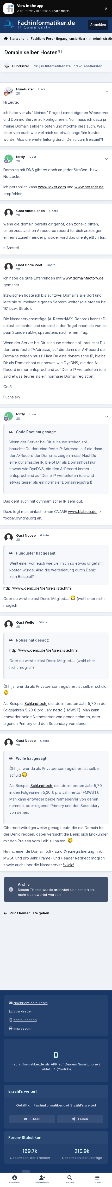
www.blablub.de (82, 511)
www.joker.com (52, 187)
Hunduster (20, 66)
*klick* (68, 865)
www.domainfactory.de (83, 278)
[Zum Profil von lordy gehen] (8, 159)
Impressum (22, 1028)
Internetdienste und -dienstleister (73, 66)
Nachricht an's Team (31, 1003)
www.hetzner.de (89, 187)
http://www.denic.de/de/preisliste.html (37, 588)
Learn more (9, 8)
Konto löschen (25, 1020)
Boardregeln (24, 1011)
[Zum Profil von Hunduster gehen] (7, 66)
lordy (20, 157)
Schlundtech (35, 703)
